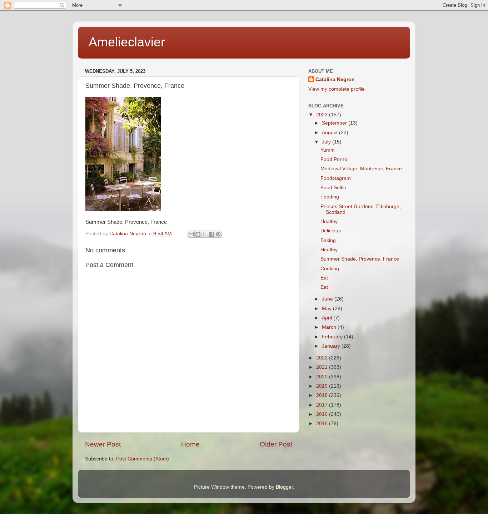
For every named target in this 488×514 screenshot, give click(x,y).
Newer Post (103, 444)
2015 (322, 423)
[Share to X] (204, 234)
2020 (322, 376)
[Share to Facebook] (211, 234)
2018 (322, 395)
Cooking (329, 268)
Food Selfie (333, 187)
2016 (322, 414)
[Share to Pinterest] (218, 234)
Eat (324, 278)
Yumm (327, 150)
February (333, 336)
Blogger (284, 487)
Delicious (330, 230)
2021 (322, 367)
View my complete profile (336, 89)
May (327, 308)
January (332, 346)
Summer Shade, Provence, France (359, 259)
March (330, 327)
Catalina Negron (335, 79)
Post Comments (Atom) (142, 459)
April (327, 318)
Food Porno (333, 159)
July (327, 142)
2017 (322, 405)
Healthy (329, 221)
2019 (322, 386)
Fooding (329, 197)
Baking (328, 240)
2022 (322, 358)
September (335, 123)
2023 (322, 114)
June (328, 299)
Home (190, 444)
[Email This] (191, 234)
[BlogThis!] (197, 234)
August (330, 132)
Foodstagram (335, 178)
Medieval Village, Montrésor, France (361, 168)
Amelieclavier (127, 42)
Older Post (276, 444)
